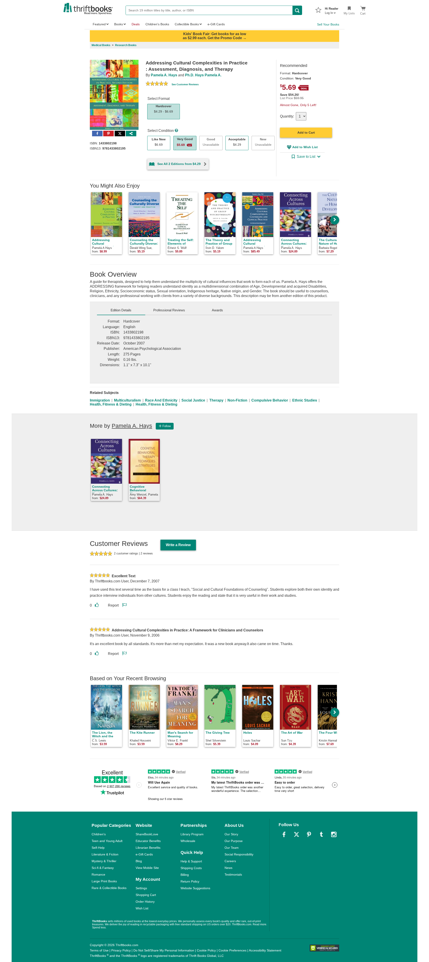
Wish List (142, 908)
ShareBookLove (147, 834)
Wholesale (188, 841)
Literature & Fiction (105, 854)
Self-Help (98, 847)
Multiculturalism (127, 400)
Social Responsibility (239, 854)
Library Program (192, 834)
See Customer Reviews (185, 84)
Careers (230, 861)
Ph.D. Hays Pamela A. (203, 75)
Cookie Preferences (232, 950)
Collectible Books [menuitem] (187, 24)
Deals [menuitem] (136, 24)
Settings (141, 888)
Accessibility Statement (265, 950)
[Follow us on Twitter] (296, 834)
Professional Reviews (169, 310)
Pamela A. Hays (164, 75)
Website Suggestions (195, 888)
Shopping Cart (146, 895)
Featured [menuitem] (99, 24)
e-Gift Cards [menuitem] (216, 24)
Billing (185, 874)
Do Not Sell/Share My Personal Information (163, 950)
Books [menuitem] (118, 24)
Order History (145, 901)
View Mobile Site (147, 868)
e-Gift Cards (144, 854)
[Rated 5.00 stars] (157, 84)
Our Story (231, 834)
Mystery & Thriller (104, 861)
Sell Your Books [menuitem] (328, 24)
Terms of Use (99, 950)
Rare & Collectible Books (109, 888)
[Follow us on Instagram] (333, 834)
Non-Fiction (237, 400)
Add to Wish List (305, 147)
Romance (98, 874)
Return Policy (190, 881)
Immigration (100, 400)
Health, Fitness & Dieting (111, 404)
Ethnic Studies (304, 400)
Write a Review (178, 545)
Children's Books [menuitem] (157, 24)
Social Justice (193, 400)
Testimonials (233, 874)
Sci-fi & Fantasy (103, 868)
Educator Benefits (148, 841)
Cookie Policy (206, 950)
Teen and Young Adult (107, 841)
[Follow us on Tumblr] (321, 834)
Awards (217, 310)
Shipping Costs (191, 868)
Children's (99, 834)
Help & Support (191, 861)
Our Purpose (234, 841)
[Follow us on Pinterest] (309, 834)
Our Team (232, 847)
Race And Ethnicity (161, 400)
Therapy (216, 400)
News (228, 868)
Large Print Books (104, 881)
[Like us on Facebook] (284, 834)
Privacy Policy (121, 950)
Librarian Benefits (148, 847)
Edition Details (121, 310)
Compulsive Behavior (269, 400)
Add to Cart (306, 132)
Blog (139, 861)
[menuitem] (331, 9)
